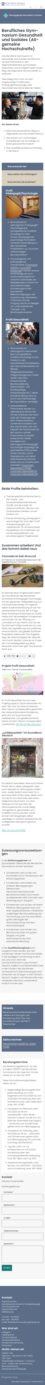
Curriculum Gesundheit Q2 (23, 474)
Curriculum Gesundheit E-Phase (21, 467)
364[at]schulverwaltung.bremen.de (24, 1322)
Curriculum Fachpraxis (20, 269)
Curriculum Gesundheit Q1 (23, 471)
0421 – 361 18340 (12, 1317)
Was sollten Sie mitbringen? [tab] (22, 174)
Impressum (25, 1381)
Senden (6, 1267)
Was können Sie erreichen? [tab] (22, 181)
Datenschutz (37, 1381)
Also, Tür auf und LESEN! (14, 830)
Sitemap (15, 1381)
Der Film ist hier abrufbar (28, 724)
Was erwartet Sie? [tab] (17, 166)
